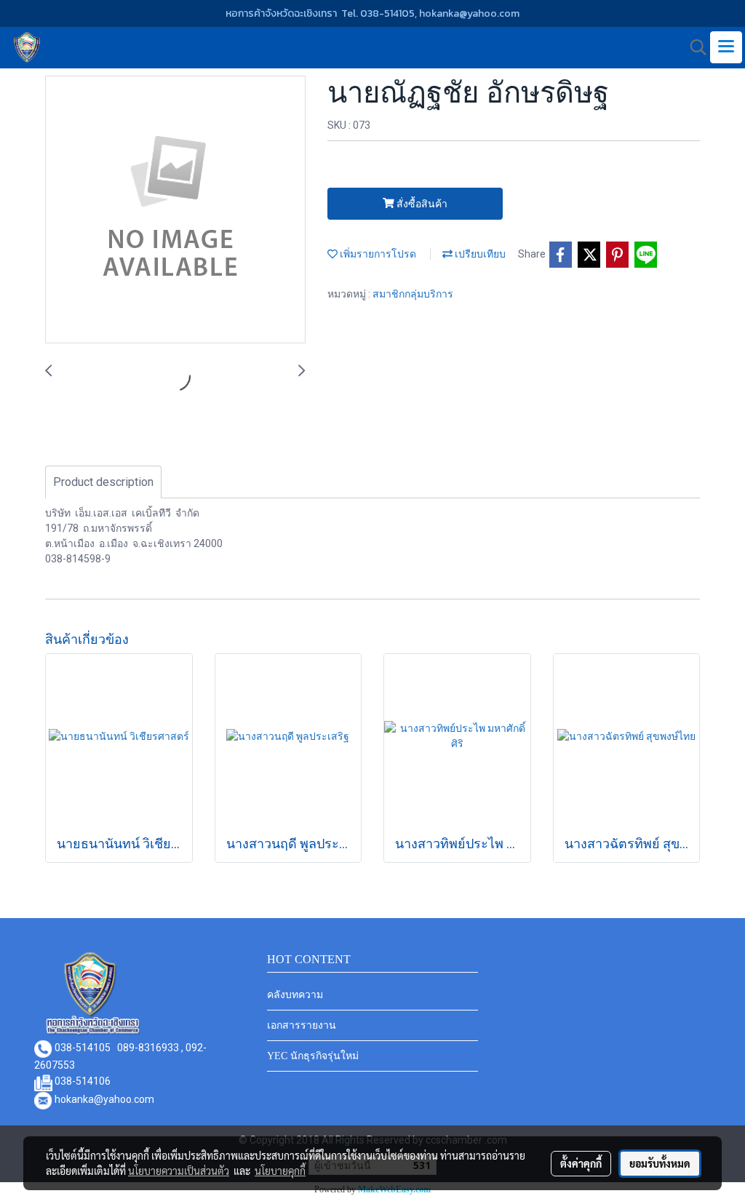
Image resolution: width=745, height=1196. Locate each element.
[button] (693, 47)
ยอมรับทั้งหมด (659, 1163)
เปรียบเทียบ (479, 254)
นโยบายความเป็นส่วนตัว (178, 1170)
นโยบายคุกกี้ (280, 1170)
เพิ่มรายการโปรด (377, 254)
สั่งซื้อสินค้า (420, 204)
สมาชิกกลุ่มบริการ (412, 294)
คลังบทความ (295, 994)
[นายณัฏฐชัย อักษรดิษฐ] (175, 210)
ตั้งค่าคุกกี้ (581, 1163)
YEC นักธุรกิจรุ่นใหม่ (313, 1056)
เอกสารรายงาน (301, 1025)
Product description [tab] (103, 482)
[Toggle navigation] (726, 47)
